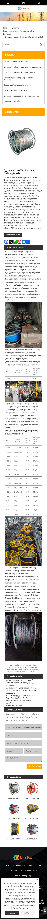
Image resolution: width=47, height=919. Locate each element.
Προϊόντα (15, 28)
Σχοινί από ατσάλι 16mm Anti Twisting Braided (15, 818)
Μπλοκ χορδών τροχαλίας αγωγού (17, 61)
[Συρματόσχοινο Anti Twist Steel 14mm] (32, 828)
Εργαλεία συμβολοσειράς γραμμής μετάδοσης (22, 67)
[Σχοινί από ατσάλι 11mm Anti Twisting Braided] (22, 141)
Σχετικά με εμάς (19, 865)
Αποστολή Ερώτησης (13, 235)
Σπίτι (8, 865)
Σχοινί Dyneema (32, 798)
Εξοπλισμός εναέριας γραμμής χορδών (19, 72)
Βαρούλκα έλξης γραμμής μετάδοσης (18, 85)
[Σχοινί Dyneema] (32, 788)
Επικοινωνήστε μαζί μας (23, 876)
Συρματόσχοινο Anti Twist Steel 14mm (33, 839)
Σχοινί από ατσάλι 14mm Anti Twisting (15, 839)
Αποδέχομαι (28, 913)
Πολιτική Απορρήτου (20, 908)
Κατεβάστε (14, 870)
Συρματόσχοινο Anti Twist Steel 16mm (33, 818)
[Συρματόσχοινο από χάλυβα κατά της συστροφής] (14, 788)
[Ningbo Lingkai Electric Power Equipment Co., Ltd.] (23, 8)
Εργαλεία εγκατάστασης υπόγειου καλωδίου (21, 96)
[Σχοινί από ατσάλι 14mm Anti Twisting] (14, 828)
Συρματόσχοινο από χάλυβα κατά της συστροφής (18, 32)
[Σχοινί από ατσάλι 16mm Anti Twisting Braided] (14, 808)
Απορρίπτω (11, 913)
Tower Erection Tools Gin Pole (15, 90)
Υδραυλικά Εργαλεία (12, 101)
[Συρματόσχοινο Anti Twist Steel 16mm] (32, 808)
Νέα (39, 865)
